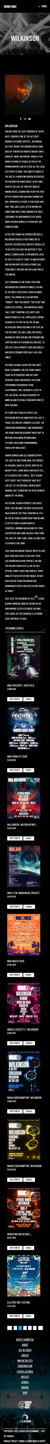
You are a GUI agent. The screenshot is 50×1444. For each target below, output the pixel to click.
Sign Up (25, 1355)
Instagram (25, 119)
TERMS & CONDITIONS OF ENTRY (32, 1441)
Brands (25, 1387)
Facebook (21, 119)
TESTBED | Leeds (14, 1036)
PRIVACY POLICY (10, 1441)
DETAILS (28, 699)
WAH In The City (25, 1360)
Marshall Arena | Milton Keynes (22, 832)
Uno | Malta (12, 968)
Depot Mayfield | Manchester (20, 900)
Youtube (29, 119)
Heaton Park (13, 763)
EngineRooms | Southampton (20, 1173)
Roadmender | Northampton (20, 1105)
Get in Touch (25, 1350)
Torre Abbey (13, 1309)
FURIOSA (10, 1436)
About (25, 1345)
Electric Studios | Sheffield (20, 692)
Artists (25, 1377)
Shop (25, 1392)
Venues (25, 1382)
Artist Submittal (25, 1339)
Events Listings (25, 1371)
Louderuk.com (25, 1366)
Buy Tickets (15, 699)
